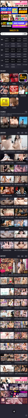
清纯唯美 (13, 56)
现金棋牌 (19, 40)
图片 (2, 55)
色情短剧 (13, 66)
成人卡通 (19, 49)
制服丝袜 (7, 51)
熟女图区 (19, 56)
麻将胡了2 (7, 40)
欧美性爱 (25, 49)
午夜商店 (13, 64)
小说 (2, 60)
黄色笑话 (19, 61)
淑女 (22, 256)
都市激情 (7, 59)
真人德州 (13, 38)
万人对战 (19, 38)
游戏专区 (25, 38)
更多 (26, 132)
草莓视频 (19, 64)
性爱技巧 (25, 61)
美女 (18, 132)
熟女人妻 (7, 46)
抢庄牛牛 (25, 40)
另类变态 (25, 51)
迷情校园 (7, 61)
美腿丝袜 (7, 56)
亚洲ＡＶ (7, 43)
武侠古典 (25, 59)
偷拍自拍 (13, 49)
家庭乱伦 (13, 59)
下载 (26, 111)
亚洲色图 (13, 54)
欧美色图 (19, 54)
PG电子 (6, 38)
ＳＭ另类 (25, 46)
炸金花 (13, 40)
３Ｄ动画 (25, 43)
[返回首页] (26, 415)
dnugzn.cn (14, 30)
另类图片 (25, 56)
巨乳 (22, 132)
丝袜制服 (13, 46)
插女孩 (7, 64)
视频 (2, 44)
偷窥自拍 (7, 54)
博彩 (2, 39)
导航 (2, 65)
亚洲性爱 (7, 49)
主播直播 (19, 46)
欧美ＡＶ (19, 43)
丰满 (18, 256)
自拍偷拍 (13, 43)
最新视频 (3, 133)
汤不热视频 (25, 64)
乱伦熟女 (19, 51)
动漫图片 (25, 54)
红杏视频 (7, 66)
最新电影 (3, 256)
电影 (2, 50)
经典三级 (13, 51)
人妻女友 (19, 59)
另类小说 (13, 61)
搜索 (25, 33)
